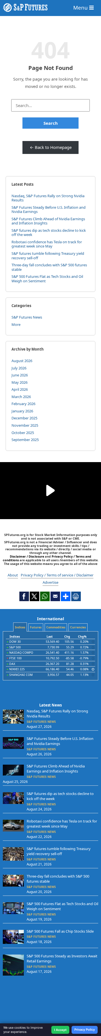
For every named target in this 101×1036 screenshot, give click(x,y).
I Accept (60, 1030)
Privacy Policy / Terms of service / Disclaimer (57, 575)
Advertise (50, 582)
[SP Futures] (50, 7)
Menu (81, 7)
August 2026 (22, 360)
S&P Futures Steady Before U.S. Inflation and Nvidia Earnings (49, 209)
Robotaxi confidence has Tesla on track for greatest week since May (47, 244)
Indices (20, 627)
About (13, 575)
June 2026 (20, 375)
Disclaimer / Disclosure (27, 556)
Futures (36, 627)
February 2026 (23, 403)
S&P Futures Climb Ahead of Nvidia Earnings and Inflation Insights (48, 221)
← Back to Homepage (51, 147)
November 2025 (25, 425)
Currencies (78, 627)
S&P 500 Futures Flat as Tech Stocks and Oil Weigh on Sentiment (47, 278)
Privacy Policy (84, 1030)
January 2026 (22, 411)
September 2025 (25, 439)
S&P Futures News (27, 317)
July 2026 (19, 368)
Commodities (55, 627)
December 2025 (24, 418)
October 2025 (23, 432)
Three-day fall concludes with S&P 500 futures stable (49, 267)
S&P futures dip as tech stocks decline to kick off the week (49, 232)
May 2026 (19, 382)
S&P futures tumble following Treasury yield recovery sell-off (48, 255)
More (16, 324)
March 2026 (21, 396)
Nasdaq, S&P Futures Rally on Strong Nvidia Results (48, 198)
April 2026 (20, 389)
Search (50, 123)
